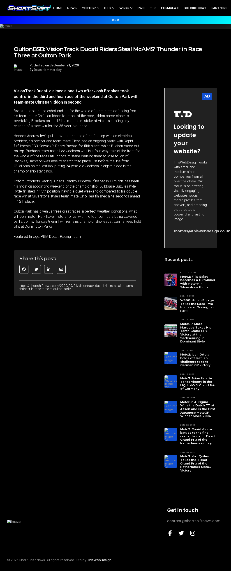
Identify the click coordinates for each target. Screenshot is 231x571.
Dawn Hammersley (48, 70)
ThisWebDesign (99, 560)
